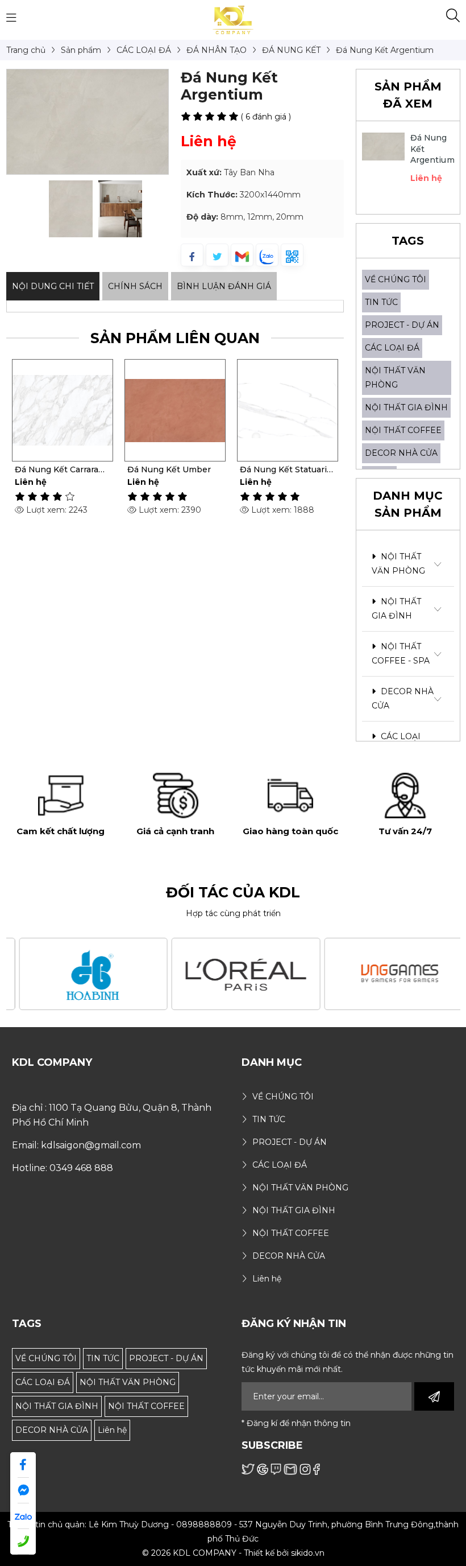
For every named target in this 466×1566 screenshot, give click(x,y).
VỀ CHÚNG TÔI (395, 279)
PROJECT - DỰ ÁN (402, 325)
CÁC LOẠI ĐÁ (392, 348)
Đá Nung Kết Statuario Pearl (286, 469)
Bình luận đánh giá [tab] (224, 286)
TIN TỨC (381, 302)
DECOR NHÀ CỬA (401, 453)
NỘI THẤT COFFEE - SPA (401, 653)
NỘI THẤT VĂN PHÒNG (398, 563)
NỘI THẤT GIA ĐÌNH (406, 407)
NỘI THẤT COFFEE (403, 430)
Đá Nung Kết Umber (169, 469)
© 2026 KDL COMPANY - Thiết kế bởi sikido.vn (233, 1553)
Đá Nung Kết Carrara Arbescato (56, 469)
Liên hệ (112, 1430)
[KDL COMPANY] (233, 19)
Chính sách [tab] (135, 286)
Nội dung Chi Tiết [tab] (53, 286)
